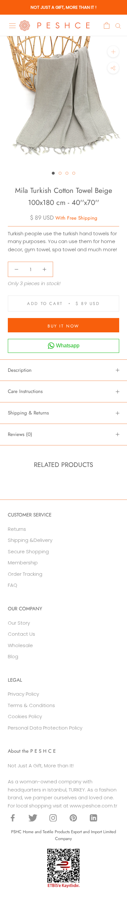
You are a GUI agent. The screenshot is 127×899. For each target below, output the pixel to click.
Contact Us (21, 634)
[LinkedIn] (93, 818)
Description (20, 370)
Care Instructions (25, 391)
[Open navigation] (12, 25)
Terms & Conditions (31, 705)
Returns (17, 529)
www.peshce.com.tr (93, 805)
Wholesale (20, 645)
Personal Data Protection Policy (45, 727)
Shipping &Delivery (30, 540)
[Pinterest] (73, 818)
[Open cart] (106, 25)
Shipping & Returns (28, 412)
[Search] (118, 25)
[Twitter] (33, 818)
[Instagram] (53, 818)
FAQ (12, 585)
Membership (23, 562)
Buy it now (63, 326)
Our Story (19, 622)
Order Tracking (25, 574)
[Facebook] (13, 818)
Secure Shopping (28, 551)
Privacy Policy (23, 693)
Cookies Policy (25, 716)
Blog (13, 656)
